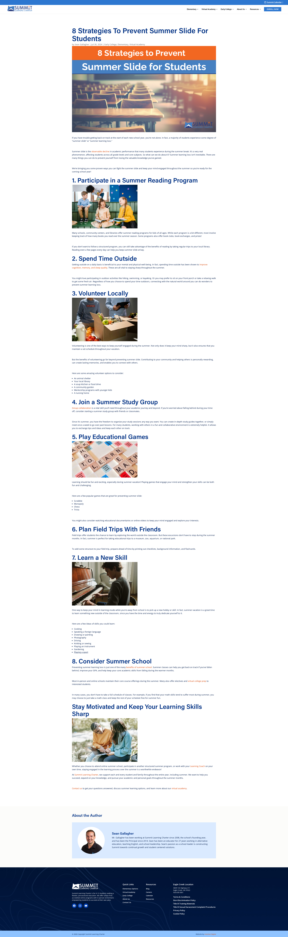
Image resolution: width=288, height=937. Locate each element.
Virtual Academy (208, 9)
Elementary (191, 9)
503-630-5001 (178, 892)
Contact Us (127, 902)
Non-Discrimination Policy (184, 900)
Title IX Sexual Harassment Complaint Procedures (194, 907)
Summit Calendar (274, 2)
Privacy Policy (179, 910)
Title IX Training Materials (184, 903)
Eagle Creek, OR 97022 (181, 890)
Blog (147, 889)
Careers (149, 892)
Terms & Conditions (181, 897)
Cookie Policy (179, 914)
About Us (241, 9)
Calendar (149, 895)
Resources (254, 9)
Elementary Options (130, 889)
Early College (226, 9)
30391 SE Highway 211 (181, 888)
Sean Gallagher (82, 44)
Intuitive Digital (210, 934)
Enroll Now (273, 9)
